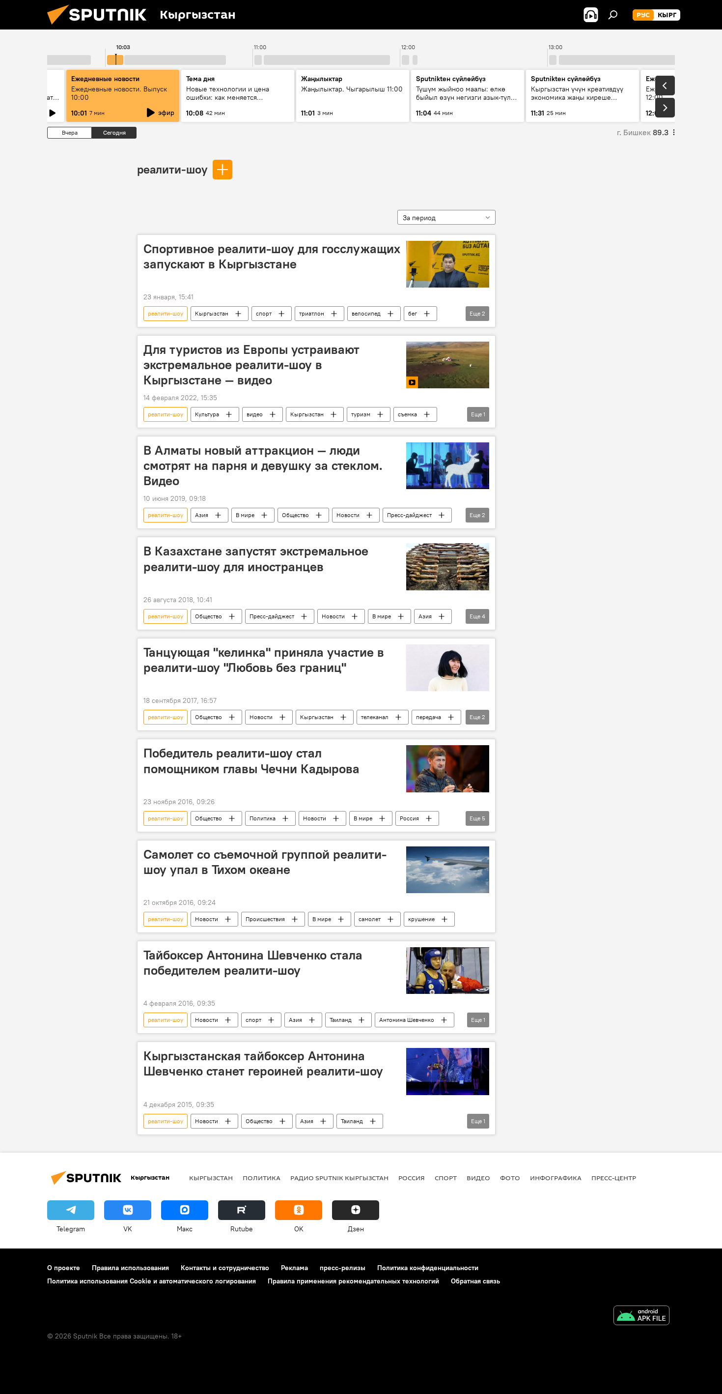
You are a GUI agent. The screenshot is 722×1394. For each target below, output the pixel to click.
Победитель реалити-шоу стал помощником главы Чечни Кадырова (251, 760)
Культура (207, 414)
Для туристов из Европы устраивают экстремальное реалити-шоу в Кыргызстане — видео (251, 365)
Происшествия (265, 919)
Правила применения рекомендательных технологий (353, 1281)
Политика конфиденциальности (427, 1267)
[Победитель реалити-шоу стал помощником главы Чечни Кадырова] (447, 768)
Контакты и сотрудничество (225, 1267)
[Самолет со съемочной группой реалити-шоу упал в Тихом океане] (447, 869)
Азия (201, 515)
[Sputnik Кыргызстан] (101, 27)
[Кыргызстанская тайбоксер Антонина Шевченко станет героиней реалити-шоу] (447, 1071)
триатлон (311, 313)
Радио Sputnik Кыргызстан (339, 1177)
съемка (407, 414)
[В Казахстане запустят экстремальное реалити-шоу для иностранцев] (447, 566)
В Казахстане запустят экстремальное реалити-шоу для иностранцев (255, 558)
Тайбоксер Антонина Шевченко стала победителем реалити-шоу (252, 962)
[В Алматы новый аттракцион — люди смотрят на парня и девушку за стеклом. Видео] (447, 465)
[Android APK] (641, 1317)
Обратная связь (475, 1281)
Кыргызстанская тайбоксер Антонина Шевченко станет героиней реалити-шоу (263, 1063)
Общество (295, 515)
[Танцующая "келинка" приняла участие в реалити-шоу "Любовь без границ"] (447, 667)
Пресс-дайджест (409, 515)
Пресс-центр (613, 1177)
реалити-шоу (172, 169)
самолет (370, 919)
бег (412, 313)
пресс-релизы (342, 1267)
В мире (245, 515)
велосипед (366, 313)
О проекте (63, 1267)
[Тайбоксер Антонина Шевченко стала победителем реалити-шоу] (447, 970)
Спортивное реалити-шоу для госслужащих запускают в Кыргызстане (271, 256)
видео (255, 414)
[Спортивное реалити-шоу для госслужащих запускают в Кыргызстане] (447, 264)
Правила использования (130, 1267)
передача (428, 717)
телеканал (375, 717)
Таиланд (341, 1019)
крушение (421, 919)
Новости (348, 515)
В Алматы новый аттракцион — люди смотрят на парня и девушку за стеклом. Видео (263, 465)
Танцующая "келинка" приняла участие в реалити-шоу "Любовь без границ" (263, 659)
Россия (409, 818)
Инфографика (556, 1177)
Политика (263, 818)
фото (510, 1177)
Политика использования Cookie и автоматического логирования (151, 1281)
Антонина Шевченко (406, 1019)
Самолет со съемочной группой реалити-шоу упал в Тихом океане (265, 861)
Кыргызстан (211, 313)
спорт (264, 313)
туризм (360, 414)
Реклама (294, 1267)
